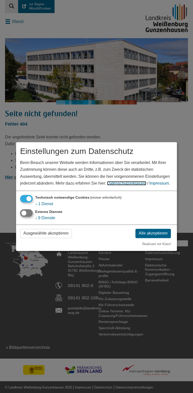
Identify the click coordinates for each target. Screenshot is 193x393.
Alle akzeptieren (153, 233)
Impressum (159, 183)
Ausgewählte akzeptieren (46, 233)
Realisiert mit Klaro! (156, 244)
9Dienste (45, 218)
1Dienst (44, 204)
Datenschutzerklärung (126, 183)
